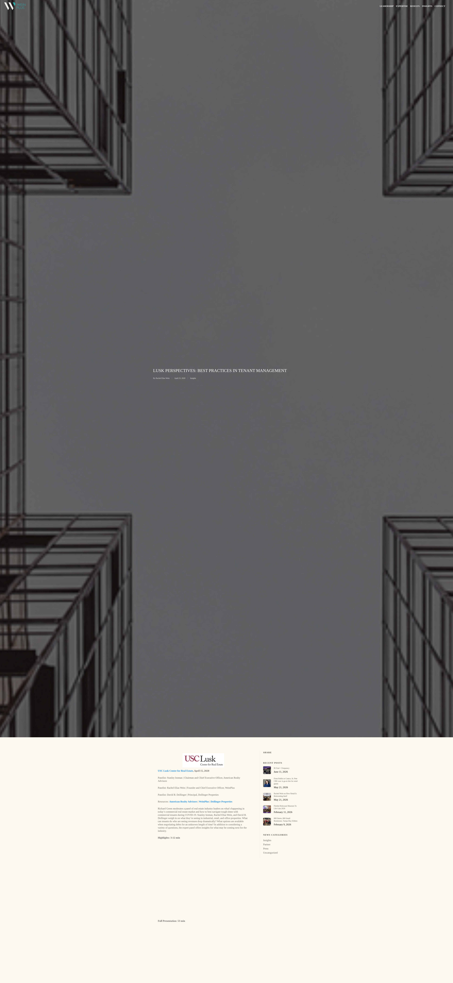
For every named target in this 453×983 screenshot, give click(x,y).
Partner (266, 844)
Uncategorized (270, 852)
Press (265, 848)
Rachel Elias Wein (163, 378)
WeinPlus (204, 801)
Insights (193, 378)
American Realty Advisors (183, 801)
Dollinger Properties (221, 801)
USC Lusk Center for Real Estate (175, 770)
